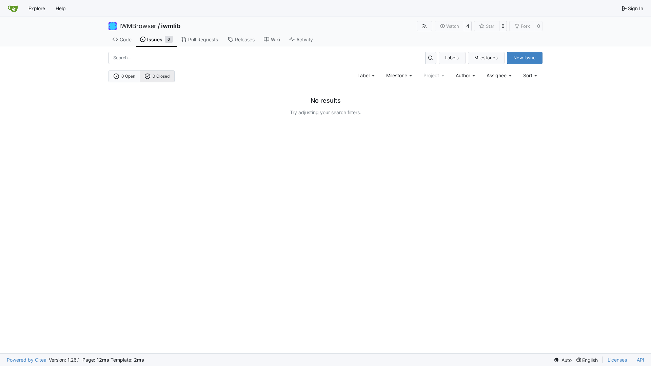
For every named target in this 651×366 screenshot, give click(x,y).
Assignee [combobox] (497, 75)
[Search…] (430, 58)
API (640, 360)
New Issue (524, 57)
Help (61, 8)
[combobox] (366, 75)
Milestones (486, 57)
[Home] (12, 8)
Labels (452, 57)
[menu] (531, 75)
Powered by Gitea (26, 360)
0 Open (128, 76)
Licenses (617, 360)
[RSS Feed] (424, 26)
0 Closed (161, 76)
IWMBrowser (137, 26)
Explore (36, 8)
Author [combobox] (463, 75)
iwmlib (170, 26)
